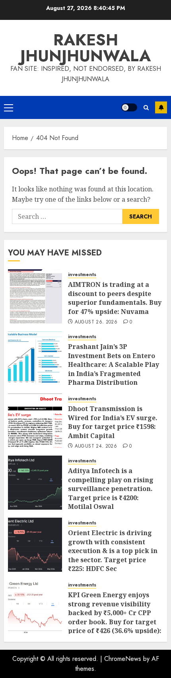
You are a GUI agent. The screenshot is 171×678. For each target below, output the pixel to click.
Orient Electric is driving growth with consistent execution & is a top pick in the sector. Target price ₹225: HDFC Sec (112, 550)
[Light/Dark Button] (129, 107)
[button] (8, 107)
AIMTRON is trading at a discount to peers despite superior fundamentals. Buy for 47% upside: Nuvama (114, 298)
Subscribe (161, 107)
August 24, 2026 (96, 446)
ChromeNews (122, 658)
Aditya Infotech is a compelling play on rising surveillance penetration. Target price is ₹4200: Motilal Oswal (111, 488)
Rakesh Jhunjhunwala (85, 47)
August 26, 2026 (96, 322)
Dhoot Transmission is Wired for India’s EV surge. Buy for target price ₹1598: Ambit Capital (112, 422)
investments (82, 274)
